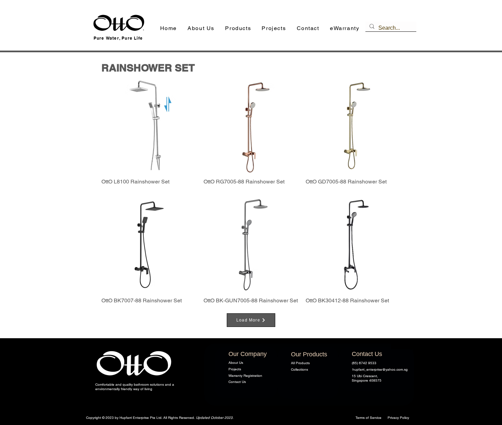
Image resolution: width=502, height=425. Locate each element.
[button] (238, 29)
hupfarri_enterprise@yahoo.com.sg (380, 369)
